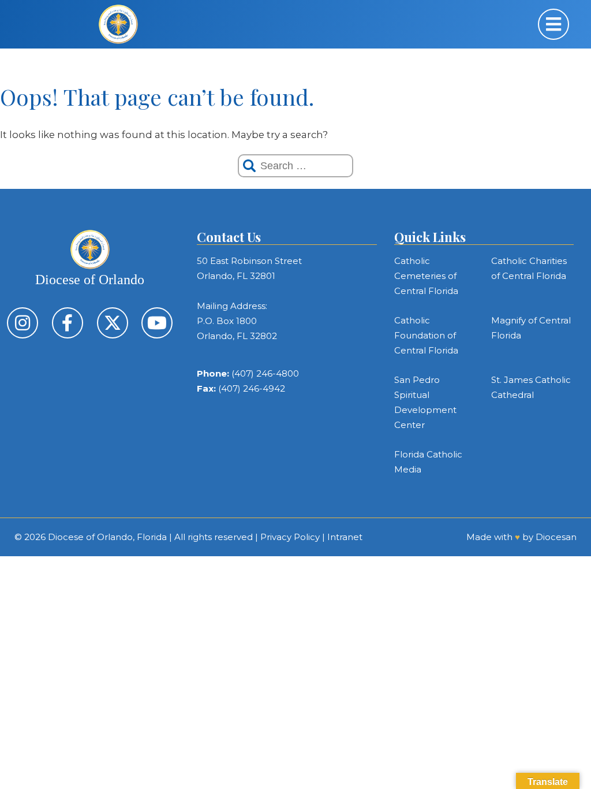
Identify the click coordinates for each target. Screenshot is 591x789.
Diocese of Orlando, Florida (107, 536)
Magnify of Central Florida (531, 328)
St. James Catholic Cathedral (531, 387)
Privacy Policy (290, 536)
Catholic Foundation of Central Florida (426, 335)
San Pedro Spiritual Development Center (425, 402)
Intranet (344, 536)
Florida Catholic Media (428, 462)
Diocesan (556, 536)
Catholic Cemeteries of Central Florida (426, 275)
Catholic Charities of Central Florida (529, 268)
